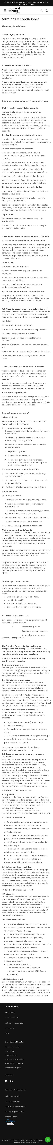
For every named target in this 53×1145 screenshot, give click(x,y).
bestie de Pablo (11, 1117)
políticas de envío (12, 1101)
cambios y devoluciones (15, 1106)
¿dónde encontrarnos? (14, 1023)
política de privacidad (14, 1112)
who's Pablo (10, 1013)
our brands (9, 1028)
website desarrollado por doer (26, 1143)
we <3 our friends (12, 1018)
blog (7, 1033)
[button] (5, 10)
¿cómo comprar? (12, 1096)
